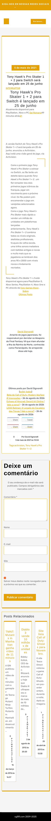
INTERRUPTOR (13, 88)
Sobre (26, 291)
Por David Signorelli (29, 437)
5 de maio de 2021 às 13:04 (27, 440)
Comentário (10, 497)
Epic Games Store (29, 288)
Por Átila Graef (27, 726)
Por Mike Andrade (12, 750)
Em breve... (38, 21)
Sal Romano (35, 112)
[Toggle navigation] (6, 21)
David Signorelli (25, 331)
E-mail (7, 544)
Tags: (12, 445)
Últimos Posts (25, 294)
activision (19, 445)
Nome (7, 527)
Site (6, 561)
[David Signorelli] (26, 313)
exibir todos (25, 391)
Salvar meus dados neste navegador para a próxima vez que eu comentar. (25, 583)
